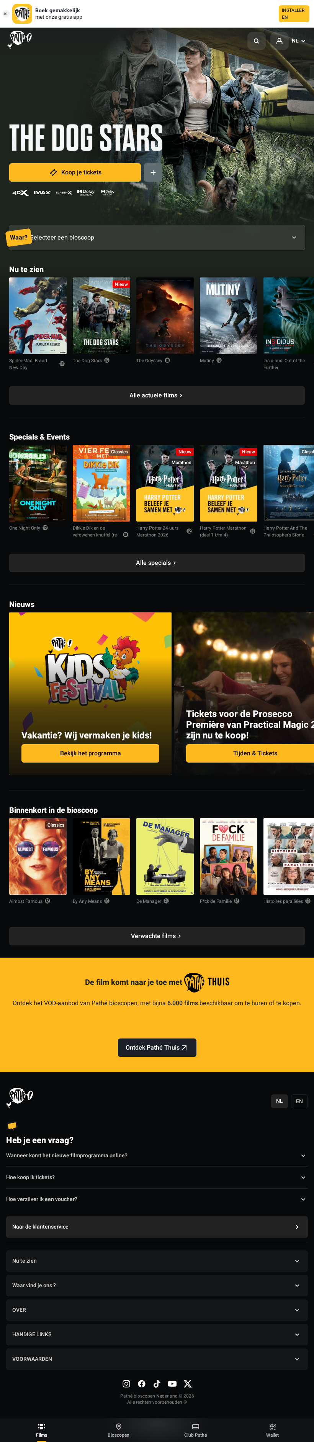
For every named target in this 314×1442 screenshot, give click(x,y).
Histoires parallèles (283, 901)
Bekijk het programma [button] (90, 753)
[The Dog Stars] (101, 315)
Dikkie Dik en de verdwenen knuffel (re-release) (95, 535)
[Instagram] (126, 1383)
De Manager (148, 901)
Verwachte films (153, 936)
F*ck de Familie (216, 901)
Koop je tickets (81, 172)
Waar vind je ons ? (34, 1285)
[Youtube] (172, 1383)
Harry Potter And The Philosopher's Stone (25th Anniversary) (285, 535)
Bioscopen (118, 1435)
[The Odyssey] (165, 315)
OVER (19, 1310)
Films (41, 1435)
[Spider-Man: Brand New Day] (38, 315)
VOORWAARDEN (32, 1359)
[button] (256, 41)
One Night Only (24, 528)
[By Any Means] (101, 856)
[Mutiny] (228, 315)
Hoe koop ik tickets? (30, 1177)
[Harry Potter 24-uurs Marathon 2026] (165, 483)
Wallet (272, 1435)
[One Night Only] (38, 483)
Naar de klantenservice (40, 1227)
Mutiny (207, 360)
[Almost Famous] (38, 856)
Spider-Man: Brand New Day (28, 364)
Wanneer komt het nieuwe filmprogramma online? (67, 1156)
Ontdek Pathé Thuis (153, 1047)
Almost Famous (26, 901)
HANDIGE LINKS (31, 1334)
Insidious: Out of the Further (284, 364)
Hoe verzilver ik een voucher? (41, 1199)
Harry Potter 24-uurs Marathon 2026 (157, 531)
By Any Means (87, 901)
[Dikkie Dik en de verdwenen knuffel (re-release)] (101, 483)
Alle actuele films (153, 395)
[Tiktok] (157, 1383)
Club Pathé (195, 1435)
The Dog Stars (87, 360)
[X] (187, 1383)
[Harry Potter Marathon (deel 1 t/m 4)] (228, 483)
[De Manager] (165, 856)
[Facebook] (141, 1383)
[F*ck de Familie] (228, 856)
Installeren (293, 14)
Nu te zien (24, 1261)
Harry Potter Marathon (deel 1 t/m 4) (223, 531)
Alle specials (153, 563)
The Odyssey (149, 360)
